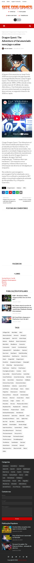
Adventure (5, 466)
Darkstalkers (17, 350)
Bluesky (4, 282)
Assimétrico (14, 466)
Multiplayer (19, 478)
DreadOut (5, 362)
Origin (12, 400)
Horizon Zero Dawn (21, 383)
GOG (24, 371)
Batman (5, 341)
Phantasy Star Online (22, 403)
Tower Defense (26, 486)
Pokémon (25, 406)
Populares (22, 11)
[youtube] (12, 557)
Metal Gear (22, 392)
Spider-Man (24, 418)
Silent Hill (21, 415)
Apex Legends (6, 338)
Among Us (23, 335)
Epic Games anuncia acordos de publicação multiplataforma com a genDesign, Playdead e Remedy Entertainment (22, 308)
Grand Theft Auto (7, 377)
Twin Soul (22, 442)
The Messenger (7, 436)
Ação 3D (19, 469)
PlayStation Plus (7, 406)
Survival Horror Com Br (8, 278)
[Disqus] (17, 236)
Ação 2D (12, 469)
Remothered (19, 412)
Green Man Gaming (19, 377)
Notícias (19, 188)
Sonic (18, 418)
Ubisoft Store (6, 445)
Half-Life (28, 377)
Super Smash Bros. (7, 427)
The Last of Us (18, 433)
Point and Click (6, 481)
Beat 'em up (6, 472)
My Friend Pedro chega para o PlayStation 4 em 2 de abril (21, 318)
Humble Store (6, 386)
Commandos (6, 347)
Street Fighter (12, 424)
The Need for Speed (18, 436)
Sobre (8, 1)
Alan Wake (14, 332)
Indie (26, 475)
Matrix (27, 389)
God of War (26, 374)
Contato (24, 1)
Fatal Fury (13, 368)
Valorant (22, 445)
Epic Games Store (18, 365)
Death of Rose (6, 356)
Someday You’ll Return (8, 418)
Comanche (22, 344)
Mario (21, 389)
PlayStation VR (16, 406)
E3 (3, 365)
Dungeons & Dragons (15, 362)
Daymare (24, 350)
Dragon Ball (11, 359)
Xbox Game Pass (7, 448)
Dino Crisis (24, 356)
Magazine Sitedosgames (9, 280)
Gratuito (5, 475)
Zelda (4, 451)
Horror (21, 475)
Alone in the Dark (7, 335)
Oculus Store (20, 397)
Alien (20, 332)
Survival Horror (7, 486)
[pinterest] (26, 557)
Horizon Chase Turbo (8, 383)
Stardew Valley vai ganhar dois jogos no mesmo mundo (21, 528)
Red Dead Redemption (8, 412)
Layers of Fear (22, 386)
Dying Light (26, 362)
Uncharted (14, 445)
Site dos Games (8, 48)
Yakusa (25, 448)
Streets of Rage (22, 424)
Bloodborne (14, 344)
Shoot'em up (6, 483)
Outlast (18, 400)
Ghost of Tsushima (16, 374)
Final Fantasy (22, 368)
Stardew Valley (20, 421)
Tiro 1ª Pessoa (16, 486)
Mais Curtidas (12, 15)
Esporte (19, 472)
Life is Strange (14, 389)
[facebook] (20, 557)
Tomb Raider (15, 442)
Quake (22, 409)
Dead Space (13, 353)
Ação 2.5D (5, 469)
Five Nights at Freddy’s (8, 371)
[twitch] (8, 557)
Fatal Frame (6, 368)
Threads (4, 284)
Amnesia (16, 335)
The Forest (18, 430)
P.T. (23, 400)
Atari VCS (14, 338)
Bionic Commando (21, 341)
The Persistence (7, 439)
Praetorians (6, 409)
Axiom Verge (22, 338)
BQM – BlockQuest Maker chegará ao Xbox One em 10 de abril (21, 297)
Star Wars (12, 421)
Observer (12, 397)
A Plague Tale (6, 332)
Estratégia (26, 472)
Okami (27, 397)
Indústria (14, 386)
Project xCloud (15, 409)
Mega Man (5, 392)
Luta (4, 478)
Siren (28, 415)
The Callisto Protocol (8, 430)
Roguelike (25, 481)
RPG (24, 188)
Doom (4, 359)
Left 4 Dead (5, 389)
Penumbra (5, 403)
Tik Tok (4, 285)
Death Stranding (23, 353)
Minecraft (15, 394)
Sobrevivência (22, 483)
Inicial (3, 1)
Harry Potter (11, 380)
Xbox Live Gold (17, 448)
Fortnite (19, 371)
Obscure (5, 397)
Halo (4, 380)
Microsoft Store (7, 394)
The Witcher (6, 442)
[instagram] (23, 557)
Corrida (13, 472)
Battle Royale (26, 469)
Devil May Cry (15, 356)
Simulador (14, 483)
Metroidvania (10, 478)
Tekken (26, 427)
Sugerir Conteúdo (16, 1)
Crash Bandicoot (22, 347)
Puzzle (14, 481)
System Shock (18, 427)
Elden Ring (9, 365)
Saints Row (14, 415)
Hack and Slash (13, 475)
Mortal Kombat (24, 394)
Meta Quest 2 (13, 392)
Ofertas (12, 11)
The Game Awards (7, 433)
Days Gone (5, 353)
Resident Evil (6, 415)
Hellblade (27, 380)
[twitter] (16, 557)
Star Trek (5, 421)
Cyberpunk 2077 (7, 350)
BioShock (11, 341)
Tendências (24, 15)
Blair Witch (5, 344)
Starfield (5, 424)
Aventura (21, 466)
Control (14, 347)
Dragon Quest (13, 32)
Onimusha (5, 400)
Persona (12, 403)
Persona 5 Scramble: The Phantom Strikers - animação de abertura (21, 546)
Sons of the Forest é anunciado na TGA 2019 (21, 536)
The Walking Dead (18, 439)
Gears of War (6, 374)
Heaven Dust (19, 380)
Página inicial (5, 32)
